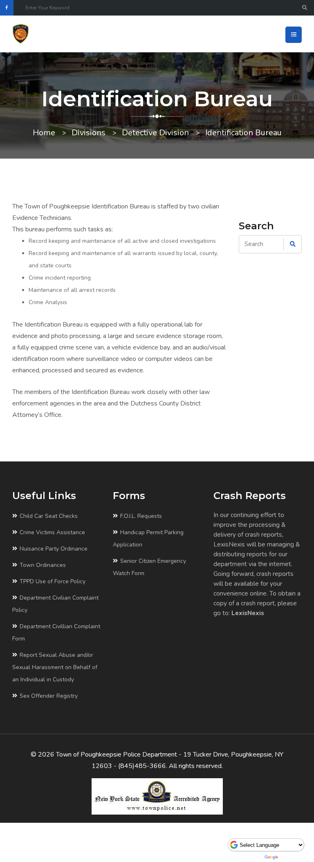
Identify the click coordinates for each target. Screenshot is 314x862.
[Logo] (26, 34)
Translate (293, 857)
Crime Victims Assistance (52, 532)
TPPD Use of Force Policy (52, 581)
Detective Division (155, 132)
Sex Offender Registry (49, 696)
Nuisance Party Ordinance (53, 549)
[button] (293, 35)
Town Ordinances (43, 565)
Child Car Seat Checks (49, 516)
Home (44, 132)
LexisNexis (247, 613)
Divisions (88, 132)
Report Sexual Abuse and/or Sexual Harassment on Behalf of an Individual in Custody (54, 667)
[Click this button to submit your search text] (305, 8)
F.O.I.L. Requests (141, 516)
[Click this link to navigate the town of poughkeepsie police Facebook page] (6, 8)
